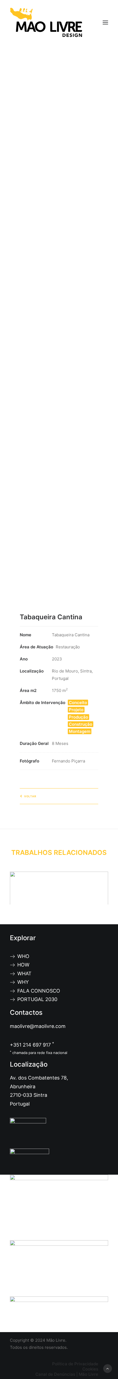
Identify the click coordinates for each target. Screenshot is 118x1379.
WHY (23, 982)
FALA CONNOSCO (38, 991)
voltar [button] (30, 796)
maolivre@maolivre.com (38, 1026)
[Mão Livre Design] (46, 22)
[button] (105, 22)
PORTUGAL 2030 (37, 999)
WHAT (24, 973)
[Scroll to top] (107, 1368)
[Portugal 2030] (59, 1207)
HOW (23, 965)
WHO (23, 956)
